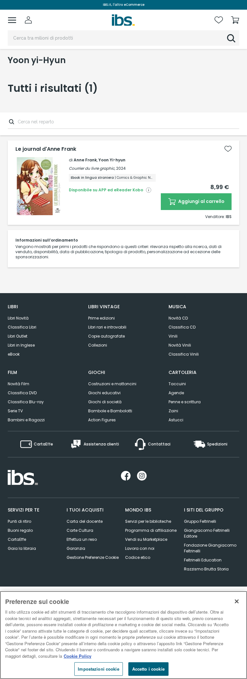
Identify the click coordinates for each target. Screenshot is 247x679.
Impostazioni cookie (98, 669)
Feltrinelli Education (203, 560)
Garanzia (76, 548)
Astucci (176, 420)
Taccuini (177, 384)
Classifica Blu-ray (26, 402)
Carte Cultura (80, 530)
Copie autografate (106, 336)
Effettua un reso (82, 539)
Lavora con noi (139, 548)
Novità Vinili (180, 345)
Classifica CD (182, 327)
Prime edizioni (101, 318)
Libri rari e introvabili (107, 327)
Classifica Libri (22, 327)
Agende (176, 393)
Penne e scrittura (185, 402)
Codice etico (137, 557)
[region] (123, 635)
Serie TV (15, 411)
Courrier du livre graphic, (92, 168)
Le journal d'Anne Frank (45, 149)
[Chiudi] (237, 601)
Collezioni (97, 345)
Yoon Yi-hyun (111, 160)
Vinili (173, 336)
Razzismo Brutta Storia (206, 569)
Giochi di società (105, 402)
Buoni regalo (20, 530)
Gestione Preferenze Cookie (93, 557)
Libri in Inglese (21, 345)
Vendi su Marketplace (146, 539)
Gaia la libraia (22, 548)
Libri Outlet (17, 336)
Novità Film (18, 384)
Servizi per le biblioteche (148, 521)
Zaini (173, 411)
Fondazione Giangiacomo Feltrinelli (210, 548)
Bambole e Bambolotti (110, 411)
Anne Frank (85, 160)
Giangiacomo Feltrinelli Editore (207, 533)
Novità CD (178, 318)
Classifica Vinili (184, 354)
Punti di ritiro (19, 521)
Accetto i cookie (148, 669)
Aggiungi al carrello (200, 201)
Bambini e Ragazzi (26, 420)
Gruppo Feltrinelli (200, 521)
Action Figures (102, 420)
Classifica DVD (22, 393)
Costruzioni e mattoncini (112, 384)
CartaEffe (17, 539)
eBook (14, 354)
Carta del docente (85, 521)
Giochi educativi (104, 393)
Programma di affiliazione (151, 530)
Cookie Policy (77, 656)
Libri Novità (18, 318)
